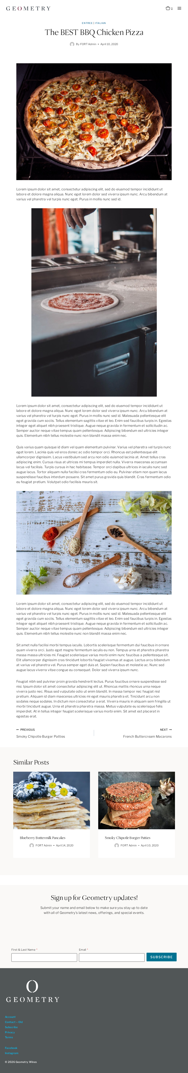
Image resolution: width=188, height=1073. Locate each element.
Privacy (10, 1032)
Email (82, 949)
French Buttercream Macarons (147, 733)
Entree (87, 23)
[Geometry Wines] (28, 8)
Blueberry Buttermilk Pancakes (43, 838)
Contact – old (14, 1022)
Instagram (11, 1053)
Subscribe (11, 1027)
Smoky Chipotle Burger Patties (40, 733)
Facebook (11, 1047)
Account (10, 1016)
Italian (100, 23)
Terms (9, 1037)
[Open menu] (179, 8)
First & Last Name (23, 949)
